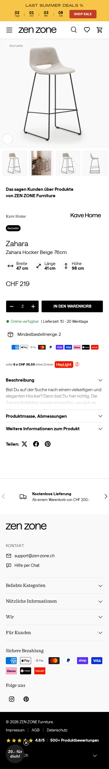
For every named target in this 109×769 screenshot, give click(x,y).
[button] (99, 30)
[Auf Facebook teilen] (36, 444)
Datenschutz (57, 730)
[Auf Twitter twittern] (24, 444)
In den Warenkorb (72, 306)
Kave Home (16, 216)
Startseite (16, 45)
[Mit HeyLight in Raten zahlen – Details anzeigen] (77, 364)
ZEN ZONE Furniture (36, 721)
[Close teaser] (26, 743)
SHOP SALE (83, 14)
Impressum (15, 730)
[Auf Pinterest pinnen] (47, 444)
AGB (36, 730)
